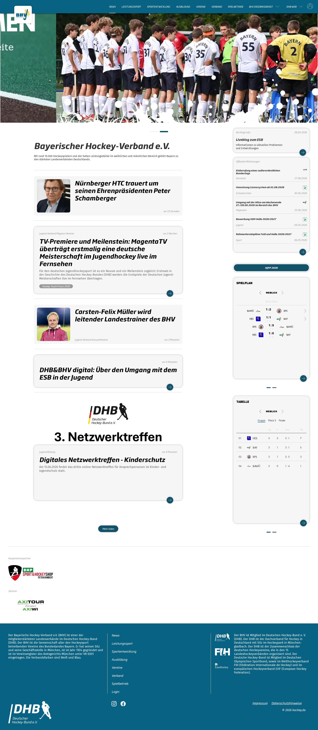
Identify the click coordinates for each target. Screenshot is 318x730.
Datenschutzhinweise (286, 703)
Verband (216, 6)
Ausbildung (183, 6)
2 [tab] (161, 132)
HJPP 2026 (271, 267)
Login (115, 691)
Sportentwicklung (158, 6)
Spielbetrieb (235, 6)
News (112, 6)
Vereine (200, 6)
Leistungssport (131, 6)
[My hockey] (310, 6)
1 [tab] (151, 132)
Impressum (259, 703)
